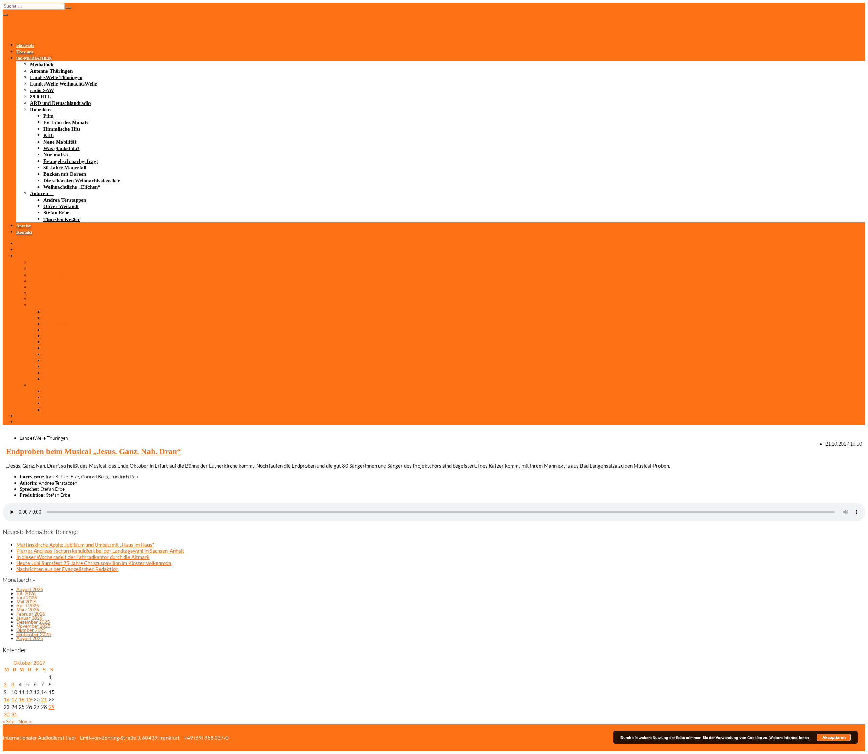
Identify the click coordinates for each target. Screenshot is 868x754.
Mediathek (41, 64)
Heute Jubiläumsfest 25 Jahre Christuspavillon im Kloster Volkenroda (93, 563)
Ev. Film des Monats (65, 122)
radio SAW (42, 90)
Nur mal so (55, 154)
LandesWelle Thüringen (56, 77)
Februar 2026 (30, 614)
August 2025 (29, 638)
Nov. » (25, 721)
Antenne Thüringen (51, 71)
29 (51, 707)
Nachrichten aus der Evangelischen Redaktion (67, 569)
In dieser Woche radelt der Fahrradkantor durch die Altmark (83, 557)
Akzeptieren (834, 737)
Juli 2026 (26, 593)
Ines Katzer (57, 476)
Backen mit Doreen (64, 174)
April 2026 (27, 605)
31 (14, 714)
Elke (75, 476)
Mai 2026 (26, 601)
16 (7, 699)
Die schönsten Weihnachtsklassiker (81, 180)
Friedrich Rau (124, 476)
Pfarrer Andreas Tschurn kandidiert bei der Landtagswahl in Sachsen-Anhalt (100, 551)
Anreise (23, 226)
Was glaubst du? (61, 148)
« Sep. (9, 721)
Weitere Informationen (789, 737)
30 (7, 714)
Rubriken (40, 109)
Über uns (24, 52)
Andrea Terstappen (64, 200)
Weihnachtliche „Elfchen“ (71, 187)
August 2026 (29, 589)
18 (22, 699)
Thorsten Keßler (61, 219)
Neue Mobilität (59, 142)
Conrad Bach (94, 476)
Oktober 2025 (31, 630)
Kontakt (24, 232)
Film (48, 116)
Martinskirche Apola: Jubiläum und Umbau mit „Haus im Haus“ (85, 545)
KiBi (48, 135)
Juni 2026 (26, 597)
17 (14, 699)
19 (29, 699)
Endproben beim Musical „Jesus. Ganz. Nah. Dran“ (93, 451)
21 (44, 699)
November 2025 (33, 626)
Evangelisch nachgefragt (70, 161)
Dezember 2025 (33, 622)
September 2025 (33, 634)
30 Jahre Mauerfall (64, 167)
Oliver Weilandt (61, 206)
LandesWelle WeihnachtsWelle (63, 84)
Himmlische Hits (61, 129)
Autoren (39, 193)
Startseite (25, 45)
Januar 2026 (29, 618)
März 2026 (27, 609)
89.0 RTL (40, 96)
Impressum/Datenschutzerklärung (306, 738)
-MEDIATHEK (34, 58)
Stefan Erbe (56, 212)
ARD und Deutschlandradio (60, 103)
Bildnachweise (248, 738)
